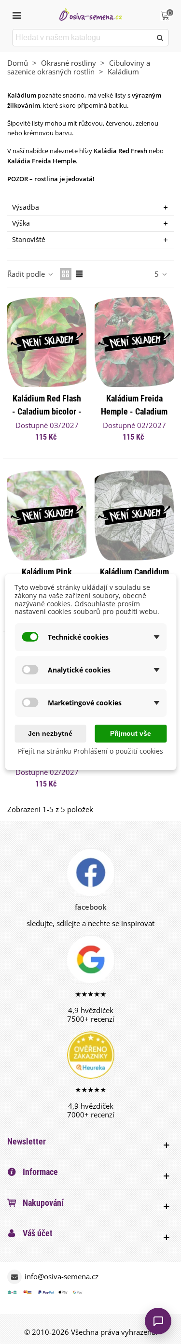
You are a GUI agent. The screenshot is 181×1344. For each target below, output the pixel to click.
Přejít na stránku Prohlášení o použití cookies (90, 751)
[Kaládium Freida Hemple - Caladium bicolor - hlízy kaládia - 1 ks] (134, 342)
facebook (91, 907)
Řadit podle (27, 274)
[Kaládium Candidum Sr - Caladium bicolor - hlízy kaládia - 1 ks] (134, 515)
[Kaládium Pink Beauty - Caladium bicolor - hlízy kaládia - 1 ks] (46, 515)
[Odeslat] (160, 37)
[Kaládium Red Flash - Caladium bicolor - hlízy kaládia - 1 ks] (46, 342)
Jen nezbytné (50, 733)
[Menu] (16, 14)
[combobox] (83, 37)
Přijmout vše (130, 733)
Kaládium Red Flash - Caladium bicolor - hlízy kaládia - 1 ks (47, 411)
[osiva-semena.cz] (91, 14)
